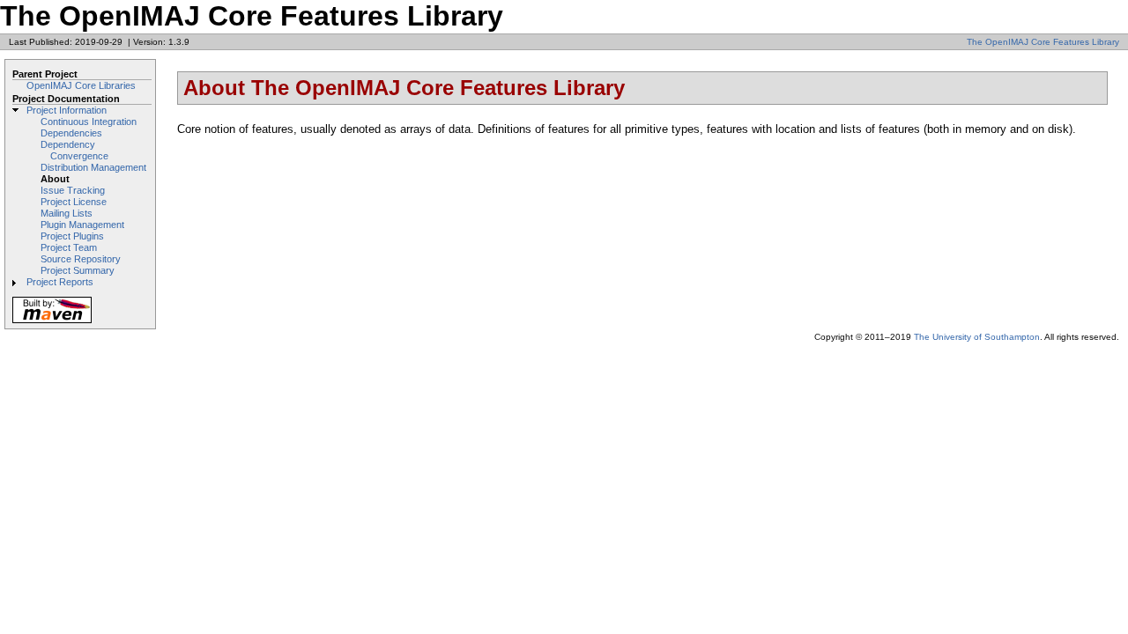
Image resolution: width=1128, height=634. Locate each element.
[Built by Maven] (52, 321)
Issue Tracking (73, 190)
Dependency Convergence (74, 150)
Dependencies (71, 133)
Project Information (66, 110)
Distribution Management (93, 167)
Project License (74, 201)
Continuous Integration (89, 121)
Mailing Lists (67, 213)
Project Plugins (72, 236)
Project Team (69, 247)
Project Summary (78, 270)
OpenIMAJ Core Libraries (81, 85)
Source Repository (81, 259)
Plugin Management (82, 224)
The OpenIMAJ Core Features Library (1043, 42)
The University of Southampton (977, 337)
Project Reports (59, 281)
